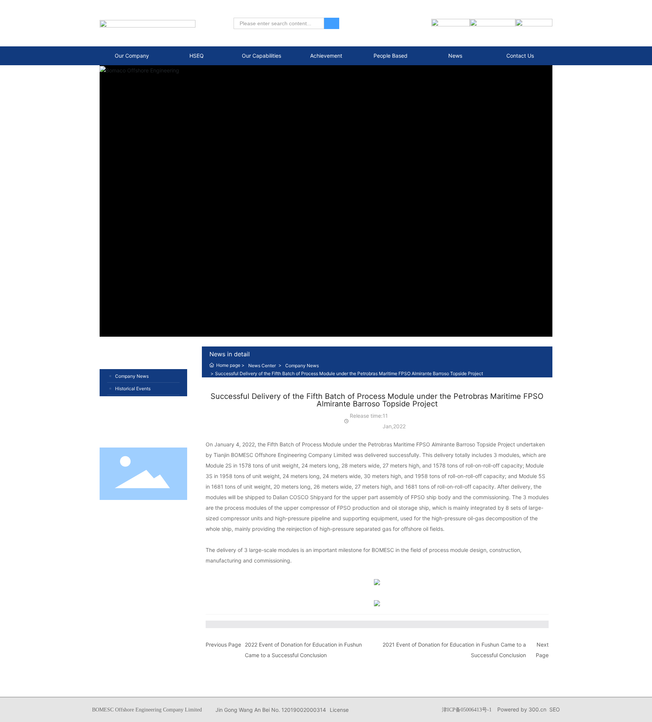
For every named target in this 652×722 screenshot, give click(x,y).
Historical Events (133, 388)
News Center (262, 365)
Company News (132, 376)
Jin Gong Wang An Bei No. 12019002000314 (270, 710)
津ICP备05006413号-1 (467, 710)
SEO (554, 709)
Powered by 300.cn (521, 709)
